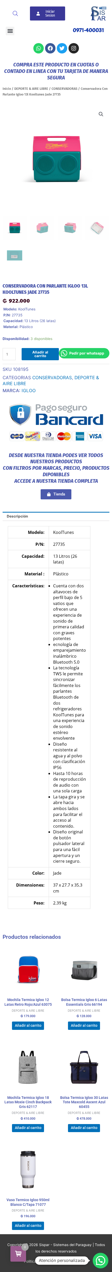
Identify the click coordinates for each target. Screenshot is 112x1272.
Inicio (7, 89)
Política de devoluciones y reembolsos (56, 1261)
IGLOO (29, 390)
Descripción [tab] (17, 516)
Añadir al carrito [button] (28, 1025)
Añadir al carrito (40, 354)
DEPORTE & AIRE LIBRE (31, 89)
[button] (10, 31)
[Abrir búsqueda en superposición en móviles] (15, 13)
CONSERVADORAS (64, 89)
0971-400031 (88, 30)
